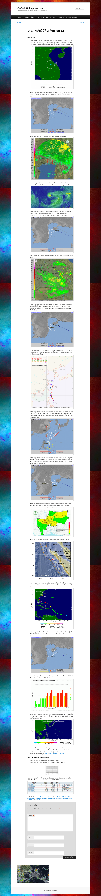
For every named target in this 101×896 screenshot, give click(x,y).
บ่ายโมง (57, 753)
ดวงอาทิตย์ (26, 17)
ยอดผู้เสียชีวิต (65, 798)
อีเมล (31, 845)
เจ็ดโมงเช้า (52, 753)
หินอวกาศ (48, 17)
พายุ (38, 17)
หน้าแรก (19, 17)
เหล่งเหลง (70, 798)
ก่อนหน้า (19, 22)
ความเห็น (31, 815)
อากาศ (54, 17)
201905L (59, 796)
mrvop (30, 799)
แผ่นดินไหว (61, 17)
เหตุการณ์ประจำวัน (41, 796)
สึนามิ (42, 17)
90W (38, 798)
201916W (34, 798)
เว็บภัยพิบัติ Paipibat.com (30, 8)
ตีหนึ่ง (46, 753)
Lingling (53, 798)
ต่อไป (82, 22)
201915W (29, 798)
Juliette (49, 798)
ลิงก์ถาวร (38, 799)
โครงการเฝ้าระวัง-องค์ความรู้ (72, 17)
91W (40, 798)
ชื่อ (31, 837)
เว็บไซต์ (30, 852)
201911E (63, 796)
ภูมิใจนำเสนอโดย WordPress (50, 890)
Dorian (45, 798)
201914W (68, 796)
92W (43, 798)
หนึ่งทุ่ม (62, 753)
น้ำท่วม (32, 17)
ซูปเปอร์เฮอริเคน (58, 798)
